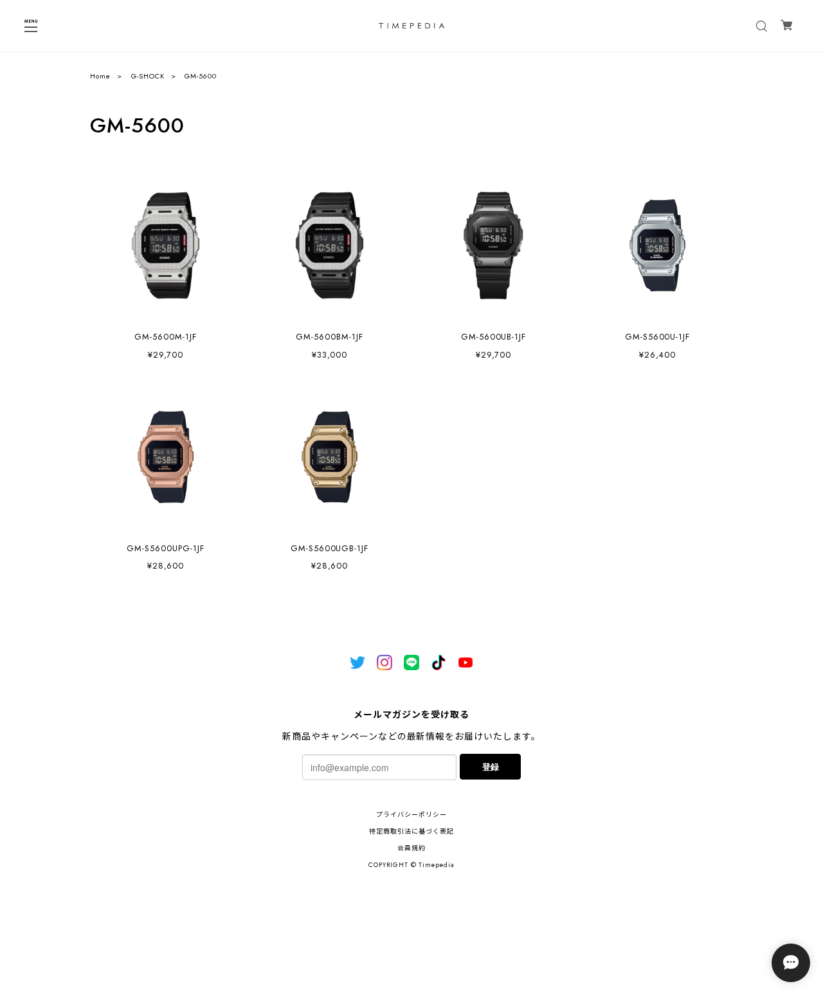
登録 (490, 766)
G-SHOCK (148, 76)
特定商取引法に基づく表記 (411, 831)
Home (100, 76)
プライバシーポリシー (411, 814)
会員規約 (411, 848)
